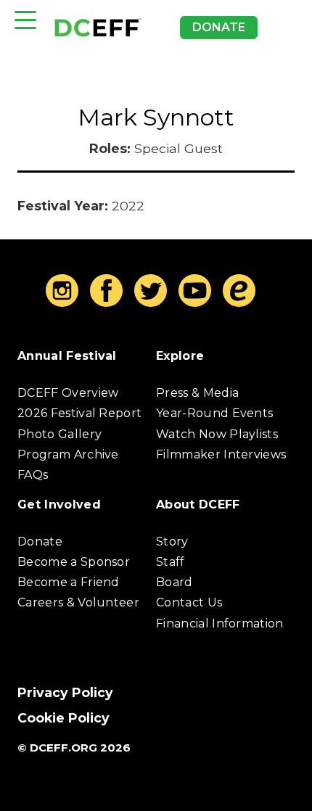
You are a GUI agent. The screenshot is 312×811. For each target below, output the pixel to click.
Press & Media (197, 393)
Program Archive (68, 454)
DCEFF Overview (67, 393)
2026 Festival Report (79, 413)
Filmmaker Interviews (221, 454)
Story (172, 541)
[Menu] (25, 20)
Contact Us (189, 602)
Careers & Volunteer (78, 602)
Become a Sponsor (73, 562)
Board (174, 582)
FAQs (32, 475)
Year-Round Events (214, 413)
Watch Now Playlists (217, 434)
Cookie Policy (63, 717)
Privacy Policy (65, 692)
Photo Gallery (59, 434)
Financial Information (220, 623)
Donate (218, 27)
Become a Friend (68, 582)
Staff (170, 562)
